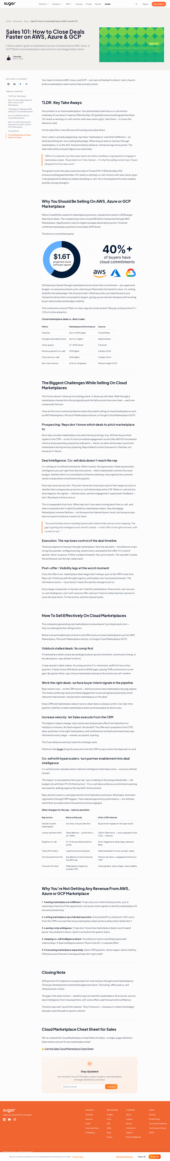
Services (79, 4)
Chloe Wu (17, 56)
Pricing (89, 4)
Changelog (90, 1132)
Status (109, 1137)
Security (152, 1114)
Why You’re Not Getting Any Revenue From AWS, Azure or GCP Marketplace (19, 124)
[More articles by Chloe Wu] (8, 57)
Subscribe (111, 1087)
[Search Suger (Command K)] (136, 4)
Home (8, 21)
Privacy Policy (154, 1119)
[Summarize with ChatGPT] (8, 84)
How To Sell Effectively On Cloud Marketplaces (18, 116)
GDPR (151, 1132)
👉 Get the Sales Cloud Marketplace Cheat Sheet (68, 1048)
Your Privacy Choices (157, 1128)
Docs (109, 1119)
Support (129, 1132)
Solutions (56, 4)
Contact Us (130, 1128)
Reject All (141, 1157)
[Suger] (10, 4)
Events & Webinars (133, 1137)
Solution (89, 1119)
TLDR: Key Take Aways (17, 96)
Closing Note (13, 131)
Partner (98, 4)
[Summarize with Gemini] (20, 84)
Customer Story (92, 1128)
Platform (42, 4)
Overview (89, 1114)
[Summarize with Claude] (14, 84)
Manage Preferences (124, 1157)
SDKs (109, 1128)
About (128, 1114)
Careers (129, 1119)
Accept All (155, 1157)
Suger (60, 749)
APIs (108, 1123)
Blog (26, 21)
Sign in (145, 4)
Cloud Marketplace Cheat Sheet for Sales (19, 136)
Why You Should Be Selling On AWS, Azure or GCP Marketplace (20, 102)
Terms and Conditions (158, 1123)
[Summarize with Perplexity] (26, 84)
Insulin (87, 1123)
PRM (68, 4)
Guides (110, 1114)
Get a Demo (159, 4)
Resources (17, 21)
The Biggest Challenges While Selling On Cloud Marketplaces (20, 110)
